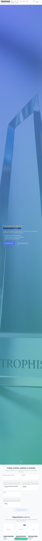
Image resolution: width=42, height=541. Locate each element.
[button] (37, 2)
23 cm (12, 536)
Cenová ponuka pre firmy (21, 538)
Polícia (27, 1)
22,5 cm (24, 536)
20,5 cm (5, 536)
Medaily (24, 1)
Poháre (18, 1)
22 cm (32, 536)
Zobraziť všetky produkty (22, 243)
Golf (15, 1)
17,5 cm (17, 536)
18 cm (29, 536)
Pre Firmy (34, 1)
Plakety (12, 1)
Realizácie (12, 2)
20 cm (21, 536)
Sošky (21, 1)
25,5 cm (9, 536)
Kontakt (16, 2)
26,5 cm (35, 536)
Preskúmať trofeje (9, 243)
